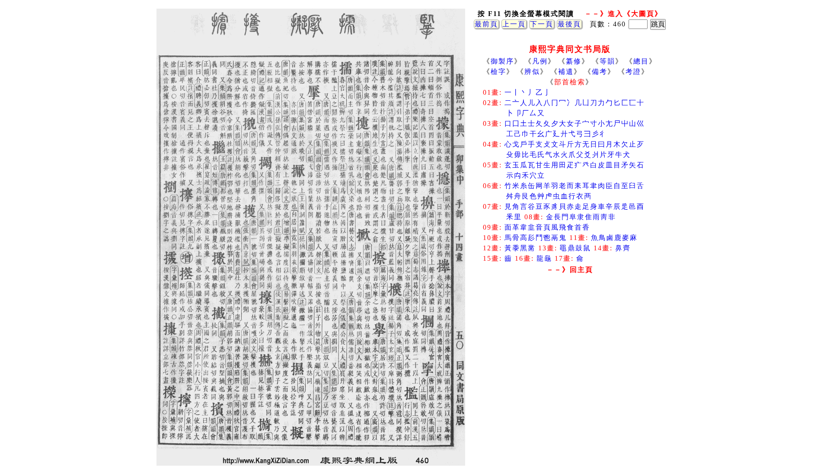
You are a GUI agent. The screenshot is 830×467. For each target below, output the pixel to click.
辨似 (532, 71)
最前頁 (486, 24)
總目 (641, 61)
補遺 (566, 71)
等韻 (607, 61)
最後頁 (569, 24)
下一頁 (541, 24)
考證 (633, 71)
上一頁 (514, 24)
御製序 (502, 61)
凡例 (540, 61)
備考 (599, 71)
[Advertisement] (570, 345)
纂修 (573, 61)
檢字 (498, 71)
